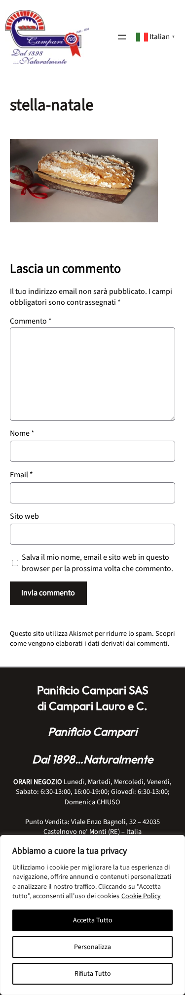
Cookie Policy (141, 896)
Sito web (24, 516)
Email (21, 474)
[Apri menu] (122, 37)
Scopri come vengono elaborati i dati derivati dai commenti (92, 638)
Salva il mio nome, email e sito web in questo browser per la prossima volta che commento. (97, 563)
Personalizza (92, 947)
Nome (22, 433)
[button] (156, 36)
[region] (92, 915)
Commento (31, 321)
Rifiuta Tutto (92, 974)
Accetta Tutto (92, 920)
